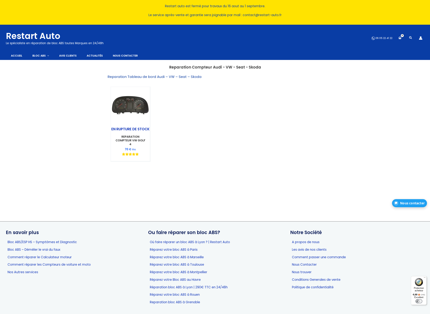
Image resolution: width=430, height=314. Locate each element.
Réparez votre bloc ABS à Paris (174, 249)
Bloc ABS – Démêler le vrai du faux (34, 249)
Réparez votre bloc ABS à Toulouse (177, 264)
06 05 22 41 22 (383, 38)
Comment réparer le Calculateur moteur (40, 257)
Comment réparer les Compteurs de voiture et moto (49, 264)
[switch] (419, 301)
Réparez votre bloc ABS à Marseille (177, 257)
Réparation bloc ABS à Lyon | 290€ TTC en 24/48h (189, 287)
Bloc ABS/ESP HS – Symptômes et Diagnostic (42, 242)
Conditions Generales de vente (316, 279)
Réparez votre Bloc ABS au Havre (175, 279)
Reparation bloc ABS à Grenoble (175, 302)
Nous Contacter (304, 264)
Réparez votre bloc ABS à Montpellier (178, 272)
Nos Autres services (23, 272)
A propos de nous (305, 242)
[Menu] (425, 278)
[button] (410, 38)
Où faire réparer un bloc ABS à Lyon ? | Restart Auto (190, 242)
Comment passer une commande (319, 257)
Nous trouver (302, 272)
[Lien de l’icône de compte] (420, 38)
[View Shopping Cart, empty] (400, 38)
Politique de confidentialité (313, 287)
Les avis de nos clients (309, 249)
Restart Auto (33, 36)
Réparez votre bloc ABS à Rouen (175, 294)
